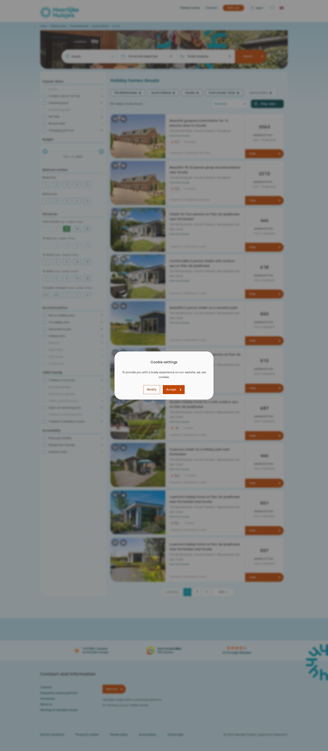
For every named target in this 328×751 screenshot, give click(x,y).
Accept (171, 389)
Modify (151, 389)
